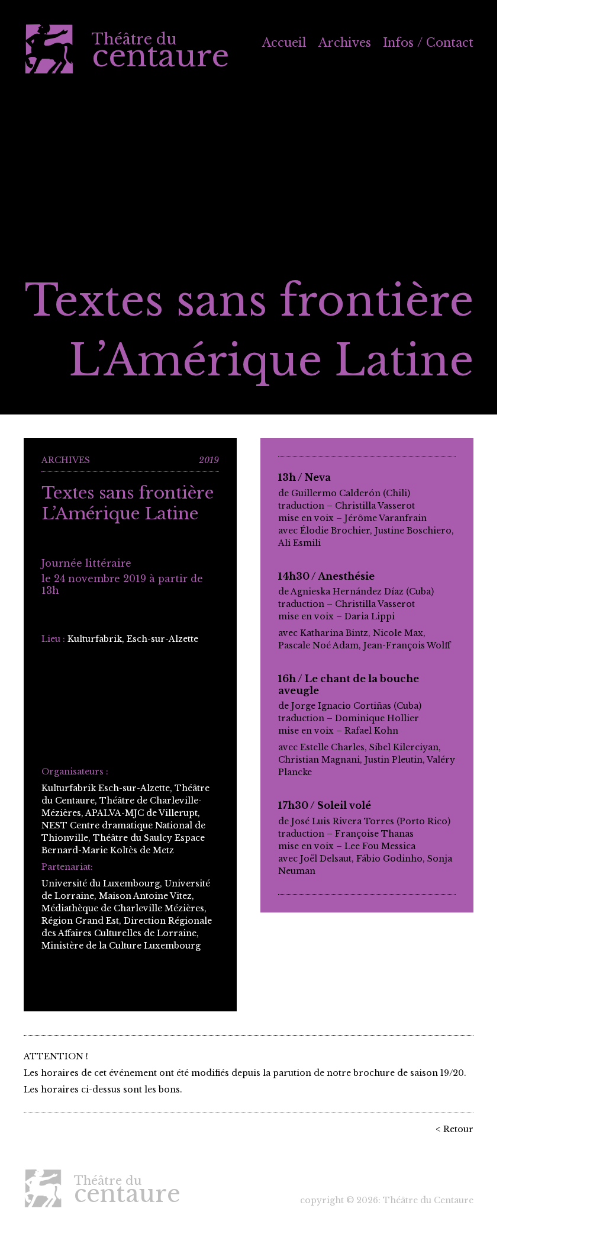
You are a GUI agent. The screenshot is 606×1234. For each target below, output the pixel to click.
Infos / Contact (428, 43)
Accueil (284, 43)
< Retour (454, 1129)
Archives (344, 43)
